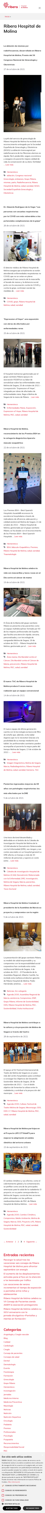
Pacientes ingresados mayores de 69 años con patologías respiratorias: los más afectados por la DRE (22, 788)
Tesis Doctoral (10, 889)
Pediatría (8, 1424)
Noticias (10, 991)
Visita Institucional (25, 1008)
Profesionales (10, 1432)
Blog (6, 1338)
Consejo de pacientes (13, 1353)
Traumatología (10, 554)
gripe (16, 301)
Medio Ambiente (22, 1218)
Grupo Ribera (30, 179)
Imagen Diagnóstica (15, 763)
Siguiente (31, 1241)
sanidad (29, 186)
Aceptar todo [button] (12, 1508)
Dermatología (9, 1364)
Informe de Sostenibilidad (27, 1001)
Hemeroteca (12, 172)
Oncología (8, 1421)
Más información (14, 1482)
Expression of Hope (12, 411)
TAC (37, 770)
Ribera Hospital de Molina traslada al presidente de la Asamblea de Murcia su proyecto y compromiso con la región (22, 907)
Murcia (6, 766)
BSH (9, 547)
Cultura (23, 1104)
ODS (6, 1005)
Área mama (12, 657)
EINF (34, 998)
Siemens (30, 770)
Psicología (8, 1436)
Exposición (31, 408)
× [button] (42, 1455)
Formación (8, 1375)
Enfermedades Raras (16, 408)
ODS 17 (7, 1111)
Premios (34, 547)
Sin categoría (20, 991)
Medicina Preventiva (13, 1402)
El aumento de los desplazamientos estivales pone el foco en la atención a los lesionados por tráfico (22, 1277)
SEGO (36, 186)
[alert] (22, 1483)
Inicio (7, 16)
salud (23, 186)
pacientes (30, 882)
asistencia (14, 998)
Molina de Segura (32, 763)
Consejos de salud (11, 1357)
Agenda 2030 (13, 994)
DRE (23, 878)
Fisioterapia (9, 1372)
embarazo (19, 179)
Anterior (8, 1241)
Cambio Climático (28, 1214)
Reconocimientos (11, 1443)
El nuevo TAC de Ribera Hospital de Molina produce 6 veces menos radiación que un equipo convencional (21, 686)
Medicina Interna (11, 1398)
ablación (10, 175)
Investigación (32, 878)
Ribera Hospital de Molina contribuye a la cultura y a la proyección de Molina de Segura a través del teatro (22, 1027)
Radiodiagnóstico (17, 766)
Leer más (9, 164)
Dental (7, 1360)
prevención (15, 664)
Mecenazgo (31, 1107)
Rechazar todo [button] (32, 1508)
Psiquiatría (8, 1439)
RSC (12, 415)
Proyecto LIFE (28, 1221)
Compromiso (25, 998)
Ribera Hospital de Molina (15, 550)
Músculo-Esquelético (21, 547)
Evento (7, 1368)
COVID (10, 301)
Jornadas (7, 1394)
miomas (7, 182)
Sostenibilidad (10, 1008)
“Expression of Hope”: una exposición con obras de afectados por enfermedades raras (21, 324)
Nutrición (8, 1413)
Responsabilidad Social (14, 1447)
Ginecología (9, 1379)
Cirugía (7, 1349)
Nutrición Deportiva (12, 1417)
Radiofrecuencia (24, 182)
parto (13, 182)
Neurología (8, 1406)
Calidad (7, 1342)
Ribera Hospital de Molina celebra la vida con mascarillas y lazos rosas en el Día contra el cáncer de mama (22, 573)
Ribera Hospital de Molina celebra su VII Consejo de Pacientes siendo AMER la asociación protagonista (22, 1301)
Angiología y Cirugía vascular (16, 1334)
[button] (22, 1504)
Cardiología (8, 1345)
